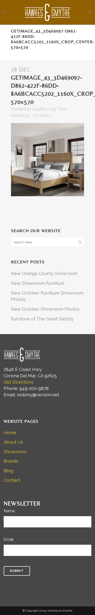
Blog (8, 470)
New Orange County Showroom (44, 273)
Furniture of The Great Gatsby (42, 318)
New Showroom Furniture (38, 283)
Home (10, 432)
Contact (12, 480)
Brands (11, 461)
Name (9, 511)
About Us (13, 442)
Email (9, 539)
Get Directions (19, 382)
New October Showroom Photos (45, 309)
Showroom (15, 451)
